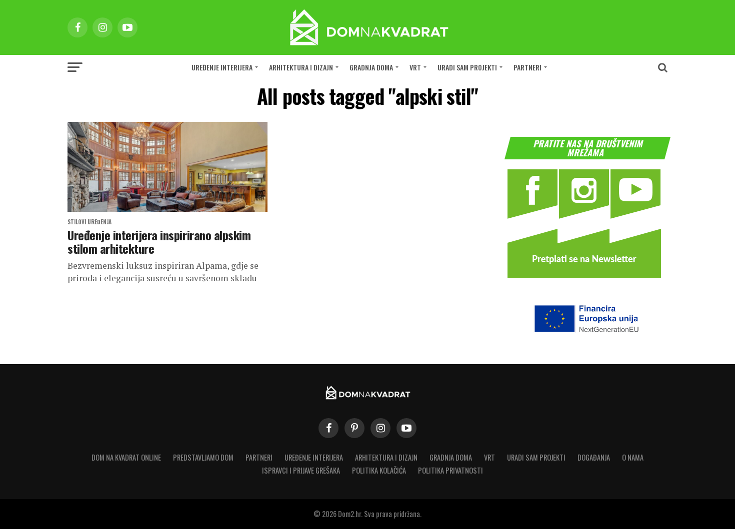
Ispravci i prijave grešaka (301, 470)
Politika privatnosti (450, 470)
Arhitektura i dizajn (301, 67)
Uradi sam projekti (467, 67)
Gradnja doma (371, 67)
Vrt (415, 67)
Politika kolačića (379, 470)
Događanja (594, 457)
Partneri (528, 67)
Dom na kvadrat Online (126, 457)
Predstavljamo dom (203, 457)
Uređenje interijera (222, 67)
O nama (633, 457)
